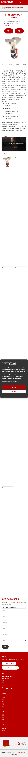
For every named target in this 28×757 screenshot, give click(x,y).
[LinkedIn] (11, 688)
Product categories (15, 7)
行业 (3, 706)
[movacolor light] (7, 2)
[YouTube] (7, 688)
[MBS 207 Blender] (20, 431)
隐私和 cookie (21, 752)
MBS (22, 7)
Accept (14, 387)
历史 (3, 715)
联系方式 (4, 728)
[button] (21, 2)
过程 (3, 699)
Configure (14, 391)
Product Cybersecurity (8, 733)
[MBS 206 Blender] (7, 431)
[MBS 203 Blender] (20, 211)
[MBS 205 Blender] (20, 321)
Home (3, 7)
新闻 (3, 717)
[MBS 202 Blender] (7, 211)
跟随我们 (4, 685)
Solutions (7, 7)
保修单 (3, 730)
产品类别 (4, 697)
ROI (3, 719)
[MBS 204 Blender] (7, 321)
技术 (3, 704)
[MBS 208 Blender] (7, 541)
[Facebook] (2, 688)
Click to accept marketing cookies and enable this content (14, 144)
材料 (3, 701)
